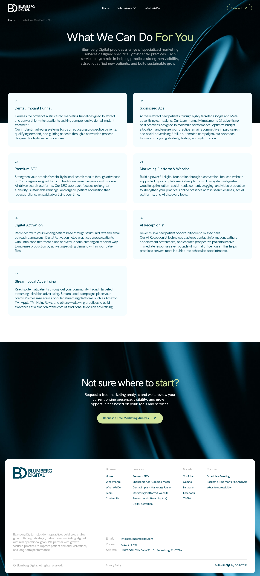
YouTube (188, 476)
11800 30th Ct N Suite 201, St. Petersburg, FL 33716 (151, 550)
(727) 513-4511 (129, 544)
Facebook (189, 493)
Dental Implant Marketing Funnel (151, 487)
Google (187, 482)
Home (105, 8)
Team (109, 493)
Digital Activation (142, 504)
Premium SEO (140, 476)
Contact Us (112, 498)
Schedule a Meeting (218, 476)
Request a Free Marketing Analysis (126, 418)
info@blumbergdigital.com (137, 538)
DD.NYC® (241, 565)
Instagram (189, 487)
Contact (236, 8)
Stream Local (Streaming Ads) (149, 498)
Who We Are (124, 8)
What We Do (152, 8)
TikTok (187, 498)
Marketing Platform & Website (150, 493)
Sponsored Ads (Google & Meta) (151, 482)
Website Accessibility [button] (219, 487)
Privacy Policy (113, 565)
